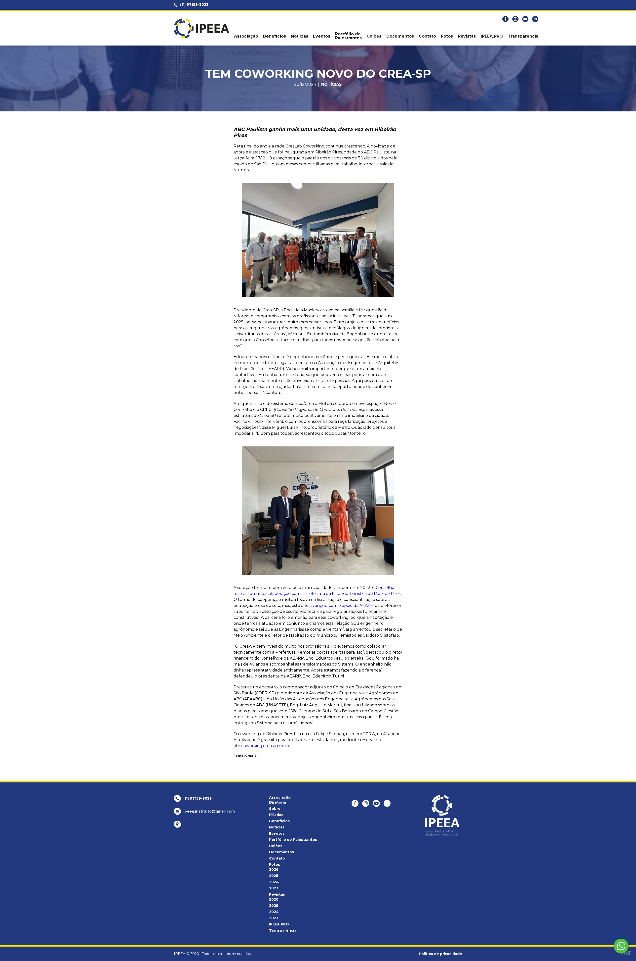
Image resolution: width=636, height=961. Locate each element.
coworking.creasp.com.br (266, 745)
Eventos (321, 36)
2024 (274, 882)
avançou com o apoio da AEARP (342, 605)
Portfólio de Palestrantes (348, 36)
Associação (246, 36)
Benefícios (274, 36)
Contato (427, 36)
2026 (273, 869)
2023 (273, 888)
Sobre (274, 808)
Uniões (374, 36)
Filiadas (276, 815)
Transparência (523, 36)
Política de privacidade (440, 954)
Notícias (299, 36)
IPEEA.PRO (492, 36)
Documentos (400, 36)
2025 (273, 875)
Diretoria (277, 802)
